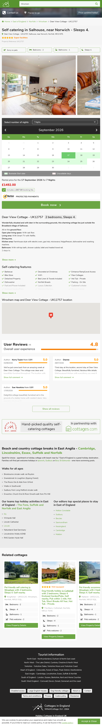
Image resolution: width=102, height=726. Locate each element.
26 (94, 161)
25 (81, 161)
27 (9, 167)
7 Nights (37, 122)
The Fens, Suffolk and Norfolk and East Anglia (23, 506)
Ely (5, 514)
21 (24, 161)
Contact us (12, 12)
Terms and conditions (32, 696)
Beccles (59, 518)
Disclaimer (74, 696)
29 (38, 167)
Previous (7, 85)
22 (38, 161)
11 (81, 149)
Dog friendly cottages (60, 691)
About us (76, 691)
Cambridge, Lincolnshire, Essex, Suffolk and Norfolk (49, 450)
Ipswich (41, 460)
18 (81, 155)
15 (38, 155)
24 (68, 161)
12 (94, 149)
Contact (87, 691)
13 (9, 155)
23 (53, 161)
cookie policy (67, 722)
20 (9, 161)
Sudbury (49, 460)
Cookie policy (60, 696)
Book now (49, 205)
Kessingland (61, 526)
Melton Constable (63, 510)
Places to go (34, 12)
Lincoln (7, 526)
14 (24, 155)
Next (95, 85)
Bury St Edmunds (62, 460)
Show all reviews (51, 408)
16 (53, 155)
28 (24, 167)
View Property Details (15, 625)
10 (68, 149)
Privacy (48, 696)
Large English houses (38, 691)
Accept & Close (89, 721)
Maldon (59, 534)
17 (68, 155)
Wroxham (25, 4)
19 (94, 155)
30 (53, 167)
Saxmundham (61, 522)
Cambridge (60, 530)
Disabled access (18, 691)
